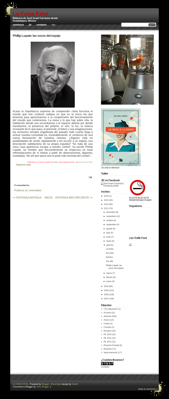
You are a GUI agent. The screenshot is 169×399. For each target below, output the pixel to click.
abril (108, 245)
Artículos (107, 316)
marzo (109, 273)
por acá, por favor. (84, 162)
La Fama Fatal (30, 14)
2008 (106, 294)
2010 (106, 286)
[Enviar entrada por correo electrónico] (90, 177)
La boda (109, 249)
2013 (106, 200)
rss (53, 24)
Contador (105, 367)
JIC (30, 24)
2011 (106, 208)
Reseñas (108, 349)
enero (109, 281)
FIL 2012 (108, 342)
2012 (106, 204)
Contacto (41, 24)
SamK (75, 384)
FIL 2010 (108, 334)
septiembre (111, 224)
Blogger (45, 384)
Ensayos (107, 331)
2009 (106, 290)
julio (108, 233)
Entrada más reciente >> (74, 197)
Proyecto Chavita (111, 345)
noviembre (111, 216)
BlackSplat (56, 384)
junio (108, 237)
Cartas (107, 323)
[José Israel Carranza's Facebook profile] (114, 186)
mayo (109, 241)
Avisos (107, 320)
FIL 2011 (107, 338)
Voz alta (109, 261)
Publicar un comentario (27, 190)
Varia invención (111, 352)
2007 (106, 299)
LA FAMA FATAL (21, 384)
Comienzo (18, 24)
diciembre (111, 212)
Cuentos (107, 327)
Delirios (109, 257)
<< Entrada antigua (27, 197)
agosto (109, 229)
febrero (109, 277)
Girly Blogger (42, 386)
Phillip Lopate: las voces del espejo (36, 35)
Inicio (48, 197)
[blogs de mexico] (130, 245)
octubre (110, 220)
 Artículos (111, 309)
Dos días (110, 253)
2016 (106, 196)
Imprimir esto (23, 164)
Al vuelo (107, 313)
